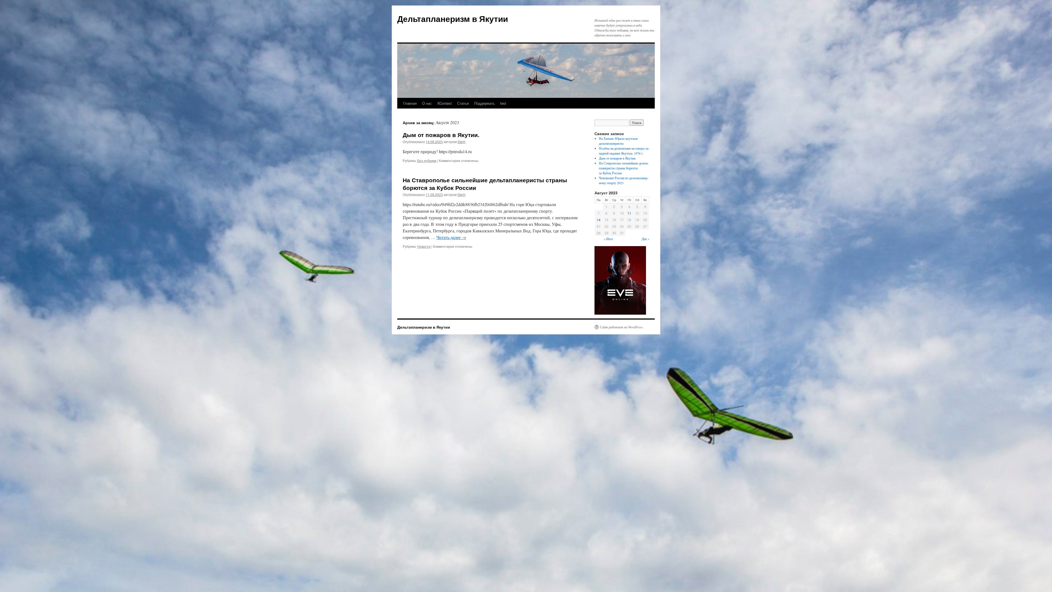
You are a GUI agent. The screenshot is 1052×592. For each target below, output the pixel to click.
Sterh (461, 141)
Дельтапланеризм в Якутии (452, 18)
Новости (423, 246)
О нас (427, 103)
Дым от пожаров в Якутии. (442, 134)
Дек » (645, 239)
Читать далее (451, 237)
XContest (444, 103)
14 (599, 219)
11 (629, 213)
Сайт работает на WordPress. (622, 327)
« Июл (608, 239)
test (503, 103)
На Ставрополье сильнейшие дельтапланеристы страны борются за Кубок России (485, 183)
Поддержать (484, 103)
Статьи (463, 103)
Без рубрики (426, 160)
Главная (410, 103)
